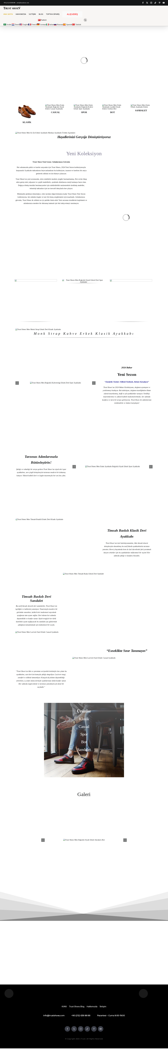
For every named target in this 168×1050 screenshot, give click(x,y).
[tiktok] (87, 1029)
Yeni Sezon (126, 374)
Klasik (84, 719)
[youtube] (100, 1029)
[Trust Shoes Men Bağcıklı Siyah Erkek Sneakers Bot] (84, 840)
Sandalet (84, 749)
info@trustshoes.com (23, 3)
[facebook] (67, 1029)
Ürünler (84, 711)
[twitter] (74, 1029)
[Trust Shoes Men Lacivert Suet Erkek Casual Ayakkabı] (36, 632)
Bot (84, 742)
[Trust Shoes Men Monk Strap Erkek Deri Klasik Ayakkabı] (38, 329)
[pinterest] (94, 1029)
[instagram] (80, 1029)
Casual (84, 726)
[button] (85, 20)
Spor (84, 734)
